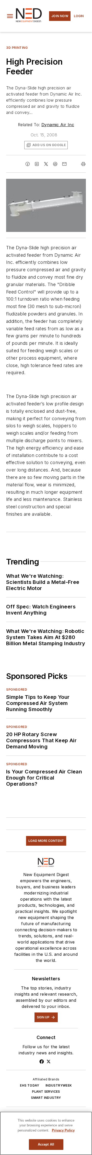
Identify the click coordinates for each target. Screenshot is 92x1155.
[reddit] (55, 164)
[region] (46, 1133)
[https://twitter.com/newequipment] (48, 1061)
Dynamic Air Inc (57, 124)
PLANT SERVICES (46, 1091)
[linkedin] (36, 164)
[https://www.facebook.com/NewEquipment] (41, 1061)
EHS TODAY (29, 1085)
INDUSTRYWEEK (58, 1085)
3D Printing (17, 48)
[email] (64, 164)
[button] (10, 16)
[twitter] (46, 164)
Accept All (46, 1144)
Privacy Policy (63, 1130)
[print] (83, 164)
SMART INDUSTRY (46, 1098)
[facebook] (27, 164)
